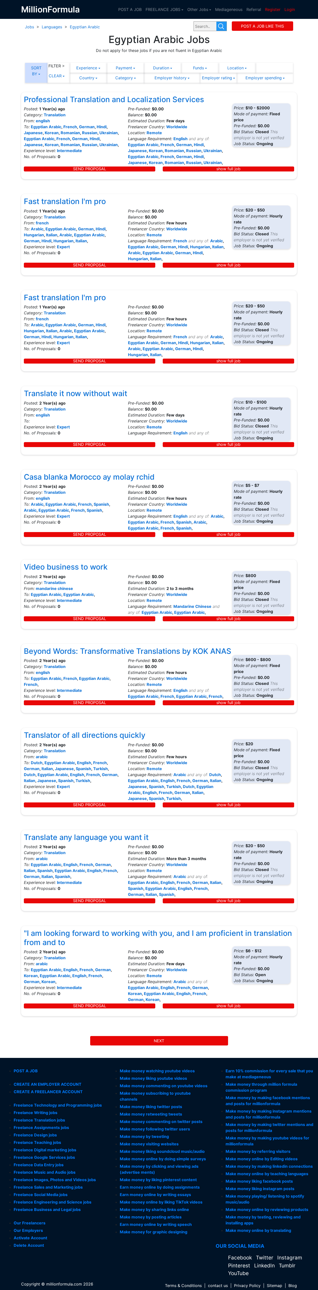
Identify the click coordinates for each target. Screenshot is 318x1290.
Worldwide (176, 126)
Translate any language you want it (86, 837)
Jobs (29, 26)
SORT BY (36, 70)
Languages (52, 26)
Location (235, 67)
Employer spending (263, 77)
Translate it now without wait (75, 393)
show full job (228, 168)
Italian (51, 234)
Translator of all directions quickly (84, 735)
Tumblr (287, 1265)
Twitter (265, 1257)
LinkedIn (265, 1265)
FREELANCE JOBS (163, 9)
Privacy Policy (247, 1285)
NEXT (159, 1040)
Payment (124, 67)
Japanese (33, 132)
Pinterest (240, 1265)
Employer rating (217, 77)
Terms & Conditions (183, 1285)
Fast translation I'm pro (65, 201)
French (70, 126)
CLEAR (55, 75)
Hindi (102, 126)
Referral (253, 9)
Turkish (100, 768)
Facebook (240, 1257)
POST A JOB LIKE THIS (262, 26)
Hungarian (34, 234)
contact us (218, 1285)
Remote (154, 132)
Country (86, 77)
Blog (292, 1285)
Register (272, 9)
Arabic (37, 228)
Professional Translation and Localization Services (114, 99)
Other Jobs (197, 9)
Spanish (101, 504)
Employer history (171, 77)
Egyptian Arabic (85, 26)
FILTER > (56, 65)
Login (289, 9)
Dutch (36, 762)
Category (124, 77)
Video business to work (66, 566)
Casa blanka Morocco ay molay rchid (89, 476)
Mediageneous (228, 9)
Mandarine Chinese (192, 606)
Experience (86, 67)
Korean (52, 132)
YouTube (238, 1273)
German (87, 126)
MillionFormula (50, 9)
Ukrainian (108, 132)
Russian (89, 132)
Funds (198, 67)
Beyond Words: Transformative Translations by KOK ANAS (127, 651)
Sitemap (274, 1285)
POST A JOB (130, 9)
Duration (161, 67)
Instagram (289, 1257)
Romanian (70, 132)
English (180, 138)
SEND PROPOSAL (89, 168)
